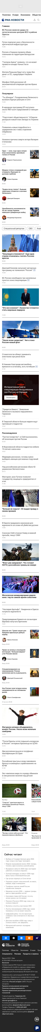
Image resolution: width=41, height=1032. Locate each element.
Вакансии (5, 963)
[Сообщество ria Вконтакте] (21, 938)
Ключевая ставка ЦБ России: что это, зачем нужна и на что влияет (19, 897)
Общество (14, 950)
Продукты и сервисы (31, 954)
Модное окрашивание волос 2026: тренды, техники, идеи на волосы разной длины (21, 865)
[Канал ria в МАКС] (6, 938)
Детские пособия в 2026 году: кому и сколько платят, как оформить (19, 921)
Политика (5, 950)
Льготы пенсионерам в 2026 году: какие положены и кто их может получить (20, 910)
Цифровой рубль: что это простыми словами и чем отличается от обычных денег (20, 916)
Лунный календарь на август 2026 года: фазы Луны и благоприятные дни (20, 875)
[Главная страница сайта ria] (12, 20)
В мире (32, 950)
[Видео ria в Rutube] (37, 938)
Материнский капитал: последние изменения (18, 926)
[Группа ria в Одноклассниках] (29, 938)
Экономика (24, 950)
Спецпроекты (7, 954)
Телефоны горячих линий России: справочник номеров (18, 887)
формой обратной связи (21, 1005)
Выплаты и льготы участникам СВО (19, 906)
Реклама (17, 954)
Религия (34, 833)
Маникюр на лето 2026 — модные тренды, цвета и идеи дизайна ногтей (21, 892)
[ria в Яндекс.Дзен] (13, 938)
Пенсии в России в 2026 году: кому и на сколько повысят (20, 902)
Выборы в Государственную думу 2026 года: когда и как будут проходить (20, 860)
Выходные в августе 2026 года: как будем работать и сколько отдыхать (21, 870)
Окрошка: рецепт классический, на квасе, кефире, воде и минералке (21, 882)
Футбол (4, 799)
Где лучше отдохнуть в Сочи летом (18, 879)
